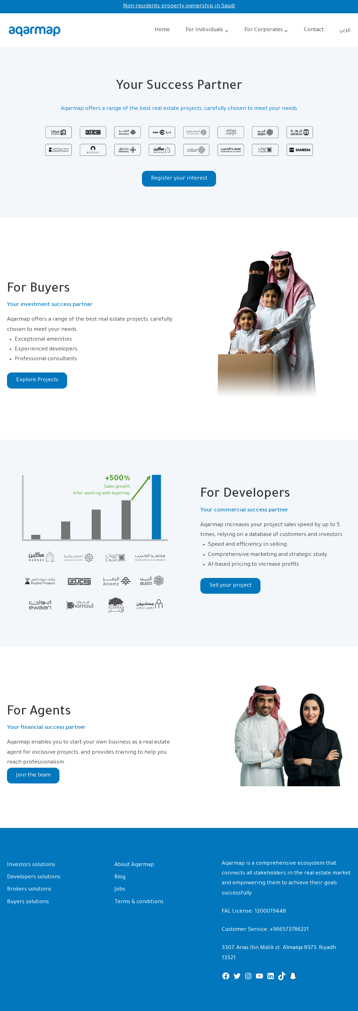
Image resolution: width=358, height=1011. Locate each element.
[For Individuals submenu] (227, 31)
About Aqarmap (134, 865)
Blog (120, 877)
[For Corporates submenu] (286, 31)
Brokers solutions (29, 890)
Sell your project (230, 586)
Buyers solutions (28, 902)
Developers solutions (33, 877)
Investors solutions (31, 865)
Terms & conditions (139, 902)
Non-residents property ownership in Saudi (179, 6)
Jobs (119, 890)
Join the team (33, 776)
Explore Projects (37, 380)
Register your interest (179, 179)
